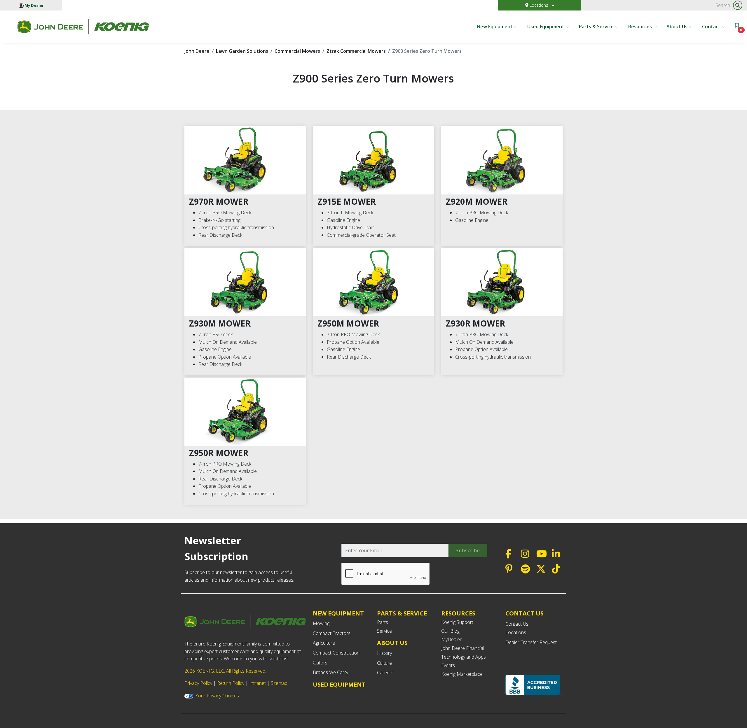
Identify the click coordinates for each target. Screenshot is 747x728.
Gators (320, 662)
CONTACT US (524, 613)
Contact (712, 26)
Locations (539, 5)
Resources (640, 26)
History (384, 653)
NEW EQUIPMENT (338, 613)
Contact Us (516, 624)
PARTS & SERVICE (402, 613)
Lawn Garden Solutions (242, 51)
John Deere (197, 51)
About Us (677, 26)
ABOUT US (392, 643)
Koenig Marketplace (462, 674)
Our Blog (450, 631)
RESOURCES (458, 613)
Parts (382, 622)
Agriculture (324, 643)
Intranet (257, 683)
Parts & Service (597, 26)
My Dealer (34, 5)
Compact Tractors (331, 633)
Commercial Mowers (297, 51)
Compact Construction (336, 653)
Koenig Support (457, 622)
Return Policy (230, 683)
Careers (385, 672)
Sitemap (279, 683)
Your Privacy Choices (217, 695)
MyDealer (451, 639)
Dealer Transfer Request (531, 642)
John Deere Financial (462, 648)
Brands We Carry (330, 672)
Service (384, 631)
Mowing (321, 623)
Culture (384, 663)
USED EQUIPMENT (339, 684)
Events (448, 665)
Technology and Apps (463, 657)
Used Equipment (546, 26)
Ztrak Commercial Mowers (356, 51)
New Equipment (495, 26)
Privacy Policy (198, 683)
